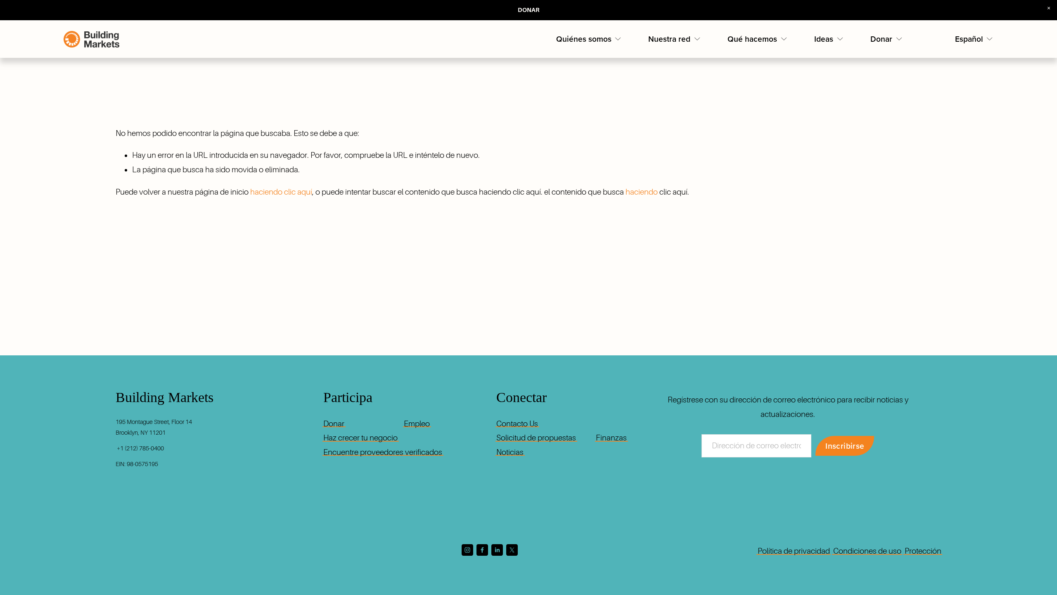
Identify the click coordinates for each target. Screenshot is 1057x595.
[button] (1048, 8)
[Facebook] (482, 550)
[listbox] (974, 39)
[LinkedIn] (497, 550)
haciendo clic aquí (281, 192)
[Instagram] (467, 550)
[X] (512, 550)
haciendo (642, 192)
